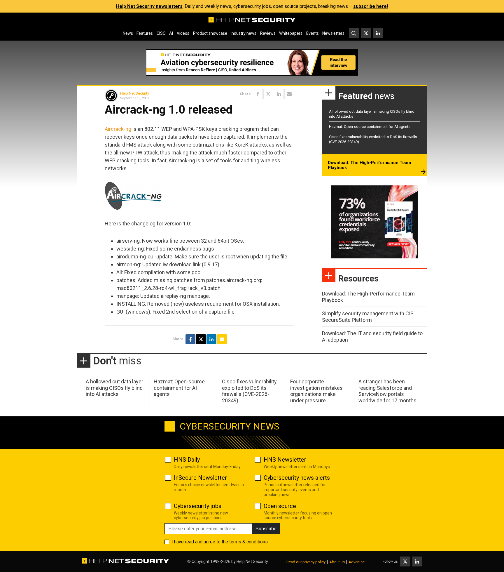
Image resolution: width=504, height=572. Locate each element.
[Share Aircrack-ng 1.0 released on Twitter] (268, 94)
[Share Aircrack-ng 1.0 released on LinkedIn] (279, 94)
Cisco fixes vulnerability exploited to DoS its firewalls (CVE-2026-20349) (249, 391)
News (128, 33)
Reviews (268, 33)
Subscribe (266, 528)
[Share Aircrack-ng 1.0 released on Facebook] (258, 94)
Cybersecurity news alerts (297, 477)
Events (312, 33)
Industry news (243, 33)
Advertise (357, 562)
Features (144, 33)
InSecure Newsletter (200, 477)
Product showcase (210, 33)
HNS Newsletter (285, 459)
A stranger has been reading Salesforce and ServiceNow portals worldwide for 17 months (387, 391)
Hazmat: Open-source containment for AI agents (369, 126)
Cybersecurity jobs (197, 506)
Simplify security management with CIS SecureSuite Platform (368, 316)
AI (171, 33)
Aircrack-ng (118, 129)
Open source (280, 506)
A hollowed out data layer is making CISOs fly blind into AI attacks (114, 387)
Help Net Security (134, 93)
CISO (161, 33)
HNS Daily (187, 459)
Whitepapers (290, 33)
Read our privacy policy (306, 562)
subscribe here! (370, 6)
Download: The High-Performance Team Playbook (369, 165)
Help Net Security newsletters (149, 6)
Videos (183, 33)
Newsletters (333, 33)
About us (337, 562)
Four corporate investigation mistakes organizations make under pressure (316, 391)
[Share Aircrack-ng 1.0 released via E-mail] (289, 94)
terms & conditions (248, 542)
